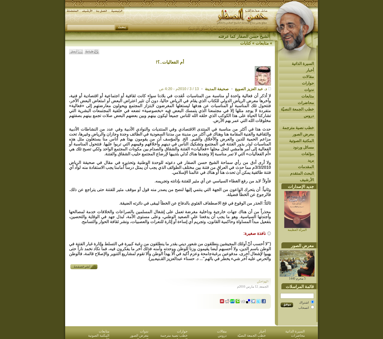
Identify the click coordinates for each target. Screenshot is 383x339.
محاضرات (306, 102)
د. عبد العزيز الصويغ (251, 89)
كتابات (245, 43)
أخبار (310, 70)
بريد (311, 160)
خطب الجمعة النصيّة (297, 109)
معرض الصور (303, 134)
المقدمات (306, 166)
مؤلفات (307, 153)
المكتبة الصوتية (301, 140)
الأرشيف (307, 179)
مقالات (308, 76)
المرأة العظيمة (297, 230)
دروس (309, 115)
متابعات (307, 96)
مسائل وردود (303, 147)
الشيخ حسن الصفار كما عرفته (244, 36)
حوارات (308, 83)
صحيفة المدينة (217, 89)
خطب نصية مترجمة (298, 127)
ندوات (309, 89)
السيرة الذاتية (303, 63)
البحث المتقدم (302, 173)
